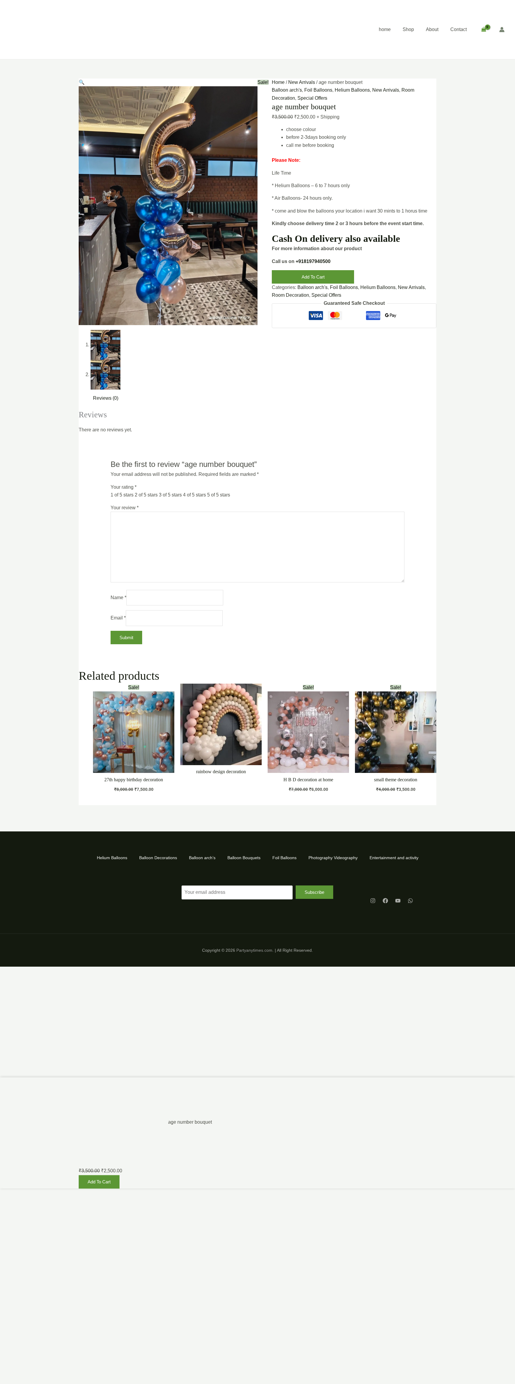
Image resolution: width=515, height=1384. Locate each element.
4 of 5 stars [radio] (194, 494)
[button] (82, 82)
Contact (458, 29)
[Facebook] (385, 900)
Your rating (123, 487)
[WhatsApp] (410, 900)
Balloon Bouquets (243, 857)
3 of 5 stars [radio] (170, 494)
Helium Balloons (352, 90)
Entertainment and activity (394, 857)
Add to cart (313, 276)
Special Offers (312, 98)
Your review (125, 507)
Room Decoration (290, 295)
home (385, 29)
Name (118, 597)
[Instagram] (373, 900)
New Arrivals (301, 82)
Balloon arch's (287, 90)
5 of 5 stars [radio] (218, 494)
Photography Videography (333, 857)
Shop (408, 29)
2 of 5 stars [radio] (146, 494)
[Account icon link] (502, 29)
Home (278, 82)
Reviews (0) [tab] (105, 398)
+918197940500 (313, 261)
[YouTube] (398, 900)
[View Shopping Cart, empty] (483, 29)
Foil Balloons (318, 90)
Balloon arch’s (202, 857)
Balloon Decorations (158, 857)
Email (118, 617)
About (432, 29)
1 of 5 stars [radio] (122, 494)
